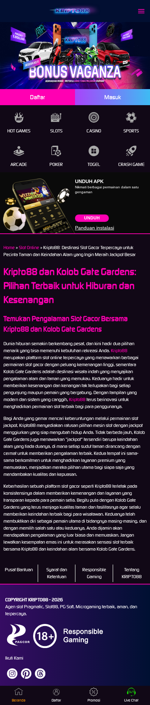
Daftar (37, 97)
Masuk (112, 97)
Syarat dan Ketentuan (56, 573)
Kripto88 (119, 351)
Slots (56, 131)
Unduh (92, 218)
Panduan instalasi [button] (94, 228)
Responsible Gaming (94, 573)
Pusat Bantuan (19, 570)
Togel (94, 164)
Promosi (94, 700)
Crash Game (131, 164)
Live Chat (131, 700)
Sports (131, 131)
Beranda (18, 700)
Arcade (18, 164)
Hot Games (18, 131)
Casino (94, 131)
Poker (56, 164)
